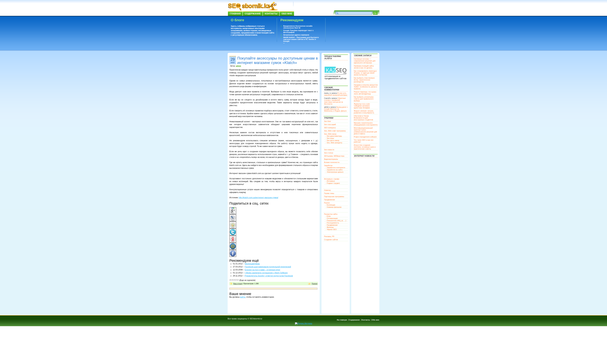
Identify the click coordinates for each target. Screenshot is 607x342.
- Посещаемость (332, 223)
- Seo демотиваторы (334, 136)
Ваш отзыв (237, 284)
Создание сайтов (331, 240)
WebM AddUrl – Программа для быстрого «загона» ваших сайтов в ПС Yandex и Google (301, 39)
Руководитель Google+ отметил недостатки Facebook (269, 276)
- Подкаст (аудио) (333, 183)
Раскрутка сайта (330, 214)
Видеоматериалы (331, 159)
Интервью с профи (331, 179)
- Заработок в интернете (335, 167)
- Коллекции (330, 205)
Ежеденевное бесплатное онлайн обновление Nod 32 (298, 27)
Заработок (328, 165)
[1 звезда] (230, 280)
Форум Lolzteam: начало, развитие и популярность (364, 112)
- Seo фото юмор (332, 140)
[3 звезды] (234, 280)
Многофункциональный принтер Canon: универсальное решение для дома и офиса (365, 131)
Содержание (253, 13)
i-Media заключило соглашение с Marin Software (266, 273)
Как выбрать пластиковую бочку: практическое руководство (364, 80)
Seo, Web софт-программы (335, 131)
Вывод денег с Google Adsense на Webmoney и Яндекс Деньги (336, 109)
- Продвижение (332, 225)
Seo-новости (329, 150)
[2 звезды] (232, 280)
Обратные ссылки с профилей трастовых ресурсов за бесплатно (335, 101)
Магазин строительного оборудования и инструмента (365, 124)
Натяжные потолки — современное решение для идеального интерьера (364, 61)
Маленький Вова (252, 264)
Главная (235, 13)
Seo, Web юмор (330, 134)
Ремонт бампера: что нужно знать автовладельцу (365, 93)
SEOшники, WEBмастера (334, 156)
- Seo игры (330, 138)
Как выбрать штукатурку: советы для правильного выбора (364, 99)
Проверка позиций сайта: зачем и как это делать (364, 67)
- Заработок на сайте (334, 170)
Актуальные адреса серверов (296, 35)
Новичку (327, 190)
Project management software (365, 137)
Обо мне (287, 13)
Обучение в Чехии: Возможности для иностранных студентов (363, 118)
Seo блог (327, 121)
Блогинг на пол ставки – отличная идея (262, 270)
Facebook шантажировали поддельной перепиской (268, 267)
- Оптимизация (332, 218)
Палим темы (329, 193)
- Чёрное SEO (331, 229)
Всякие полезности (331, 162)
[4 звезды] (236, 280)
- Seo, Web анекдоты (334, 143)
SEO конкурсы (330, 128)
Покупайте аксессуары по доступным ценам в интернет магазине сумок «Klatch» (277, 60)
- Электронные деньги (334, 172)
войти (242, 297)
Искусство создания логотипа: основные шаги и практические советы (365, 147)
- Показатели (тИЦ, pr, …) (336, 221)
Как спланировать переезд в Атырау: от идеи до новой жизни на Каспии (365, 73)
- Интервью (330, 181)
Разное (314, 284)
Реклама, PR (329, 236)
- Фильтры (330, 227)
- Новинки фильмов (333, 207)
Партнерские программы (334, 196)
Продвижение (329, 200)
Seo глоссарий (330, 124)
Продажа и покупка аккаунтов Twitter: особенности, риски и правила (366, 87)
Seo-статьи (328, 153)
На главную (342, 320)
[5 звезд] (238, 280)
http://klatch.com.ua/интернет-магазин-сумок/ (258, 197)
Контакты (271, 13)
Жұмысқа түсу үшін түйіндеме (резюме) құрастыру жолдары (362, 106)
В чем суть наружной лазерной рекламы (335, 94)
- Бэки (328, 216)
